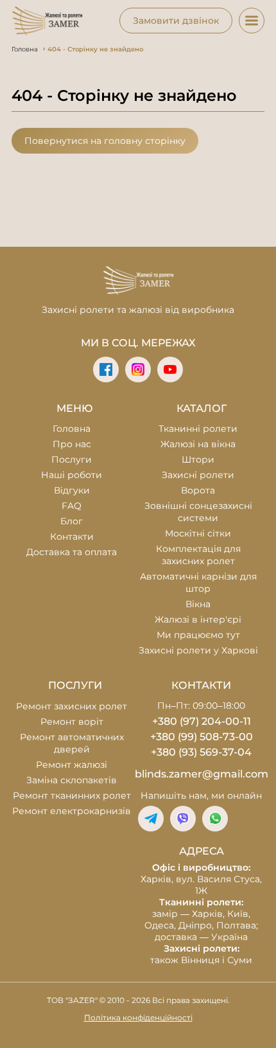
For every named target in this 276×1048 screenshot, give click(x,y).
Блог (71, 521)
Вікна (198, 604)
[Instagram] (138, 369)
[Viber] (183, 818)
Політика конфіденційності (138, 1017)
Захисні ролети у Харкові (198, 650)
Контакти (72, 536)
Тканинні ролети (198, 428)
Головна (72, 428)
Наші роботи (71, 475)
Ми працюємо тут (198, 635)
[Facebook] (106, 369)
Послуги (71, 459)
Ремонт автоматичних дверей (72, 743)
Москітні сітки (198, 533)
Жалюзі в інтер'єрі (198, 619)
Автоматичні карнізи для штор (198, 582)
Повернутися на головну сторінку (104, 141)
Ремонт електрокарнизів (71, 811)
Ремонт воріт (71, 721)
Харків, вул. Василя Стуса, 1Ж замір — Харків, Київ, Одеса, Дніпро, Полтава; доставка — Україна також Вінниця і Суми (201, 914)
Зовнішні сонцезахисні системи (198, 512)
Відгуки (72, 490)
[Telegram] (151, 818)
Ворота (198, 490)
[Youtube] (170, 369)
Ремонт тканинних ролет (72, 795)
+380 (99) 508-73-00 (201, 737)
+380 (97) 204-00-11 (201, 721)
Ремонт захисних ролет (71, 706)
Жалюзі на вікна (198, 444)
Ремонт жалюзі (71, 764)
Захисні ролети (198, 475)
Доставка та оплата (71, 552)
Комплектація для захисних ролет (198, 555)
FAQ (72, 505)
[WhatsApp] (215, 818)
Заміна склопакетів (71, 780)
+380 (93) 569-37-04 (201, 752)
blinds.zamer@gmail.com (201, 774)
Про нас (72, 444)
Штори (198, 459)
